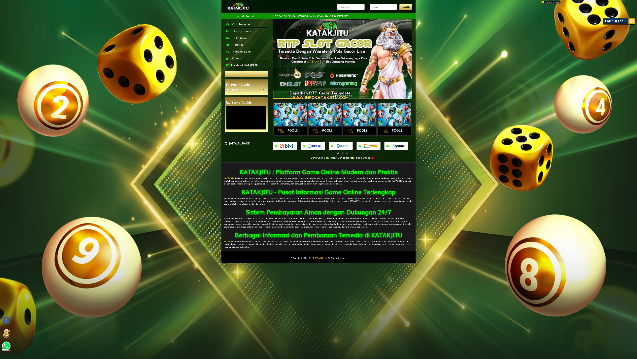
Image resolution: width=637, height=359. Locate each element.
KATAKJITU (229, 178)
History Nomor (241, 31)
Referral (237, 45)
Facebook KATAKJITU (244, 65)
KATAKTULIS (321, 257)
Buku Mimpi (239, 38)
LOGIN (405, 7)
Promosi (236, 58)
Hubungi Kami (241, 51)
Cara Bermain (240, 24)
